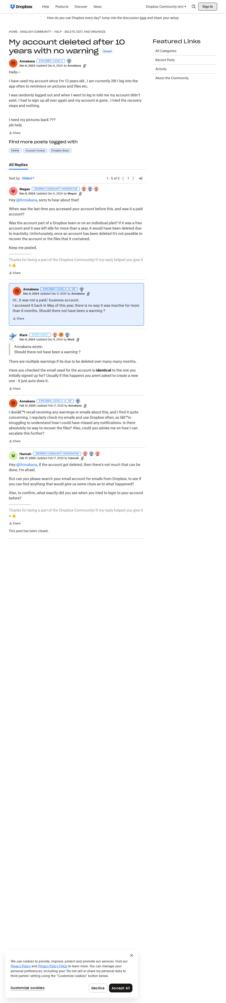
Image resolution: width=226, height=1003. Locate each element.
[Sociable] (90, 189)
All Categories (165, 51)
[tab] (18, 165)
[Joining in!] (69, 61)
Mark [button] (23, 335)
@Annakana (26, 200)
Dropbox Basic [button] (60, 150)
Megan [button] (24, 189)
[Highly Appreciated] (96, 189)
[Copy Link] (84, 66)
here (143, 18)
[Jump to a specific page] (140, 178)
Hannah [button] (25, 454)
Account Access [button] (35, 150)
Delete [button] (15, 150)
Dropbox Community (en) (165, 6)
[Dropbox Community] (21, 6)
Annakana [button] (27, 61)
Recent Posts (165, 60)
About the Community (171, 78)
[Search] (194, 7)
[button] (13, 63)
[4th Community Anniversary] (84, 189)
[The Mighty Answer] (61, 335)
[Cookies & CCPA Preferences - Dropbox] (71, 974)
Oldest (27, 178)
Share (15, 133)
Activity (160, 69)
